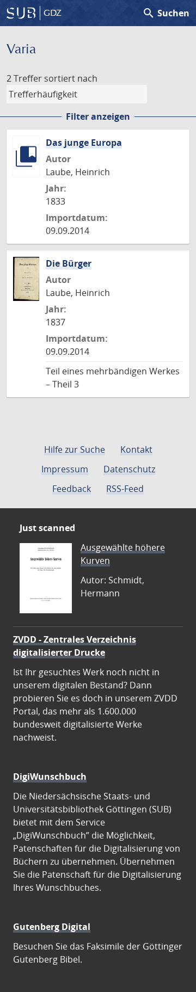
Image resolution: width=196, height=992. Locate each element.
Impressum (64, 469)
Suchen (165, 13)
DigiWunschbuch (50, 776)
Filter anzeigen (98, 116)
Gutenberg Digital (51, 927)
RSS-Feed (125, 489)
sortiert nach (70, 78)
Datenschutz (129, 469)
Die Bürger (68, 263)
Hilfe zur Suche (74, 449)
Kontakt (136, 449)
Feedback (71, 489)
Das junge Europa (84, 143)
